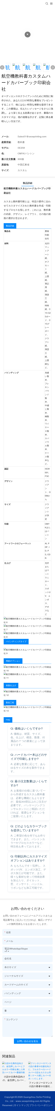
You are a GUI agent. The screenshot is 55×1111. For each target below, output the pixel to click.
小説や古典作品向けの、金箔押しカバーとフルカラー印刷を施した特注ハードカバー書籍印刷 (14, 1078)
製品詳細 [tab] (27, 183)
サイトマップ (21, 1105)
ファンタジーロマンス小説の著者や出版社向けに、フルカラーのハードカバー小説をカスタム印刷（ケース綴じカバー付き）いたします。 (40, 1084)
